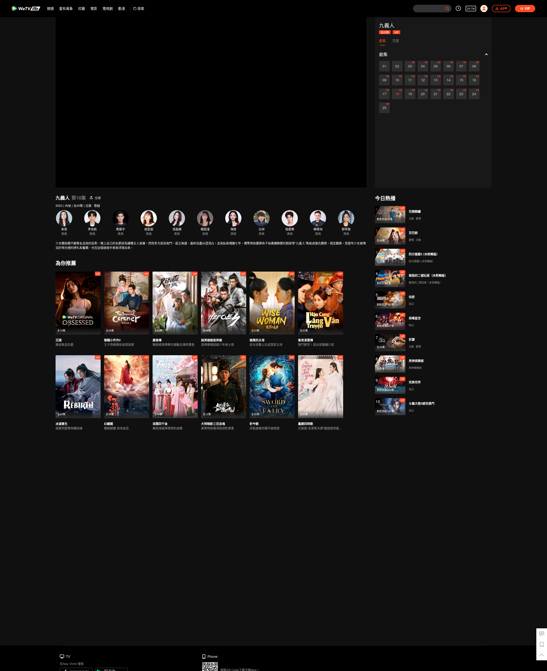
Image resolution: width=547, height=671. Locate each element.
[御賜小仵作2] (126, 303)
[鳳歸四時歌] (320, 386)
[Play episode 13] (435, 80)
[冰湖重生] (78, 386)
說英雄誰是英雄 (211, 340)
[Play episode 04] (423, 66)
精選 (50, 8)
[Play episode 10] (397, 80)
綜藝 (81, 8)
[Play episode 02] (397, 66)
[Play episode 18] (397, 94)
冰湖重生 (62, 423)
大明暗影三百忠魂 (213, 423)
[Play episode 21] (435, 94)
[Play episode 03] (410, 66)
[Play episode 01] (384, 66)
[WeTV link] (26, 8)
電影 (93, 8)
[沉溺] (78, 303)
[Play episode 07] (461, 66)
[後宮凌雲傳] (320, 303)
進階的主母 (257, 340)
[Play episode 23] (461, 94)
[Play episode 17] (384, 94)
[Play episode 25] (384, 107)
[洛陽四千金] (175, 386)
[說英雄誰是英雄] (223, 303)
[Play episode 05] (435, 66)
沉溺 (59, 340)
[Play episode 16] (474, 80)
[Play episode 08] (474, 66)
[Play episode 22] (448, 94)
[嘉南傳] (175, 303)
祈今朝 (254, 423)
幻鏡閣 (108, 423)
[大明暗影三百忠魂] (223, 386)
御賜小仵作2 (112, 340)
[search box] (447, 8)
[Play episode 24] (474, 94)
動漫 (121, 8)
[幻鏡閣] (126, 386)
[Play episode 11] (410, 80)
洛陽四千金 (160, 423)
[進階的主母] (272, 303)
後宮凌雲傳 (305, 340)
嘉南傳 (157, 340)
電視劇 (108, 8)
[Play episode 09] (384, 80)
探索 (140, 8)
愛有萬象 (66, 8)
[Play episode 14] (448, 80)
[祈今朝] (272, 386)
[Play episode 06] (448, 66)
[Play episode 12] (423, 80)
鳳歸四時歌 (305, 423)
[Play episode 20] (423, 94)
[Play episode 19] (410, 94)
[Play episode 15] (461, 80)
